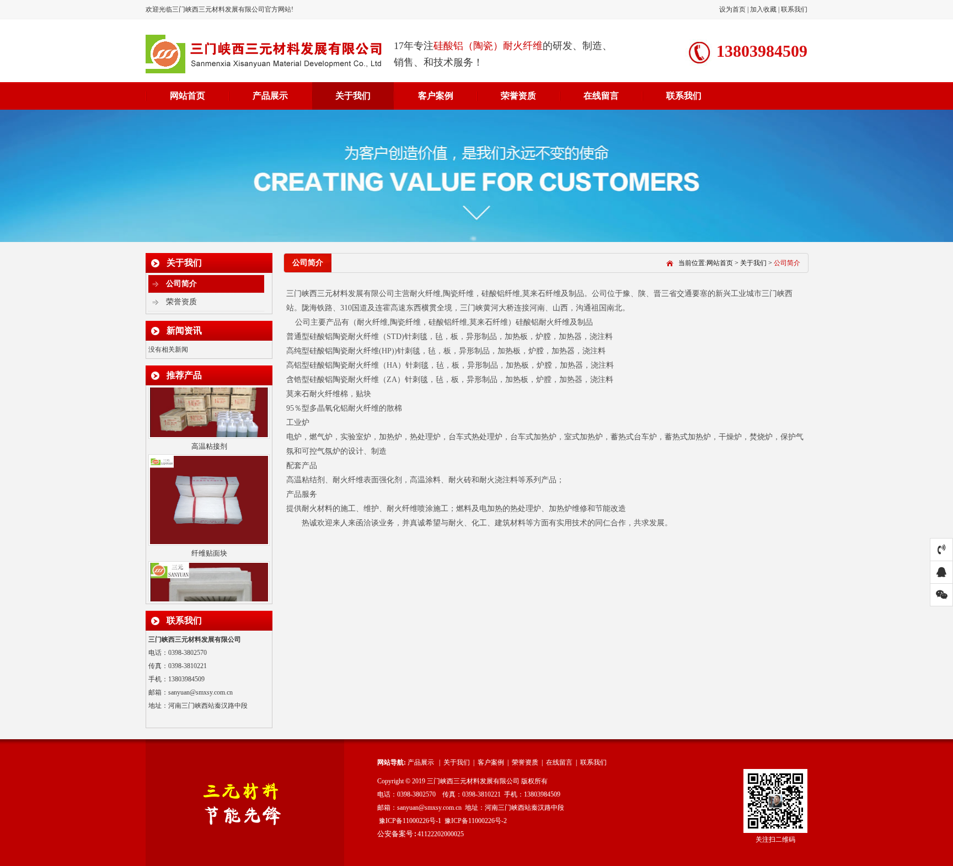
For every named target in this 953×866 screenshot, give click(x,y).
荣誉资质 (518, 95)
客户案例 (435, 95)
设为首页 (733, 9)
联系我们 (794, 9)
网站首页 (187, 95)
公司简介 (181, 283)
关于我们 (353, 95)
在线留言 (601, 95)
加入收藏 (763, 9)
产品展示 (270, 95)
